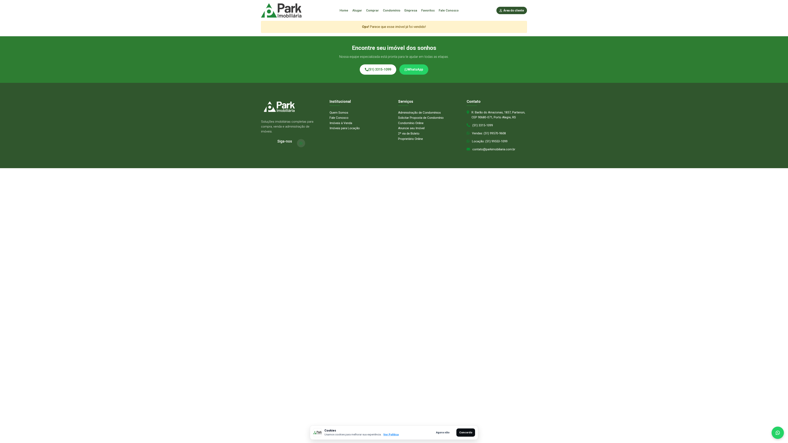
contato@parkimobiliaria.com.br (493, 149)
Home (344, 10)
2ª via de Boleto (408, 133)
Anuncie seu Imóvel (411, 128)
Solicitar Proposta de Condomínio (421, 118)
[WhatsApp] (301, 143)
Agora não (442, 432)
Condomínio (391, 10)
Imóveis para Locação (345, 128)
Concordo (465, 432)
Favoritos (428, 10)
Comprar (372, 10)
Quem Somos (339, 112)
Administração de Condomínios (419, 112)
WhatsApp (415, 69)
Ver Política (391, 434)
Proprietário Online (410, 139)
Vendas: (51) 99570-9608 (489, 133)
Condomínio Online (411, 123)
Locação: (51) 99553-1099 (489, 141)
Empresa (410, 10)
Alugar (357, 10)
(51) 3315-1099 (379, 69)
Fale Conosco (449, 10)
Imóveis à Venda (341, 123)
